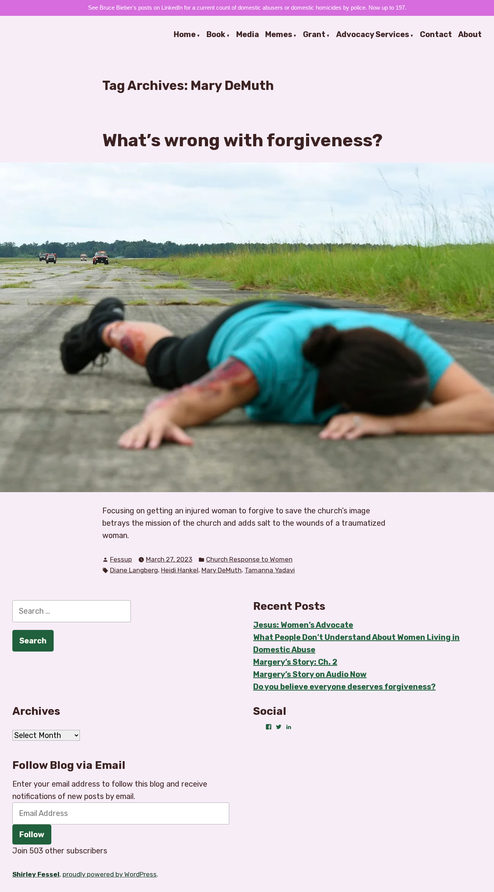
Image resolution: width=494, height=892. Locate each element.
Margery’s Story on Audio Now (310, 674)
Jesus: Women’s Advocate (303, 625)
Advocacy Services (372, 34)
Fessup (121, 559)
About (470, 34)
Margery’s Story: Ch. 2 (295, 662)
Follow (31, 834)
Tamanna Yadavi (270, 570)
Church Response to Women (249, 559)
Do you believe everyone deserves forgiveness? (344, 686)
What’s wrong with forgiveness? (242, 140)
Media (247, 34)
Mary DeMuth (221, 570)
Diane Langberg (134, 570)
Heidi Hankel (179, 570)
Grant (314, 34)
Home (185, 34)
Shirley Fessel (35, 874)
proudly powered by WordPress (110, 874)
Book (215, 34)
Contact (436, 34)
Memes (278, 34)
